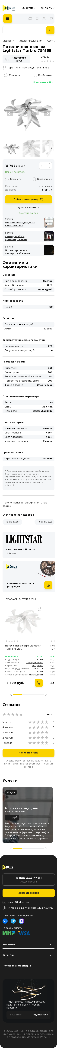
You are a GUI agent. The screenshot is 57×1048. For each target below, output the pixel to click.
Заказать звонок (29, 892)
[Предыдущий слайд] (10, 113)
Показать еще (44, 521)
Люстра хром (12, 521)
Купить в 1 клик (27, 207)
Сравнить (14, 75)
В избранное (45, 75)
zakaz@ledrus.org (18, 902)
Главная (7, 40)
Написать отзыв (28, 752)
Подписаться (40, 1014)
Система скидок (28, 213)
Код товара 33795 (19, 59)
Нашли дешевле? (15, 172)
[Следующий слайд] (47, 113)
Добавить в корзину (25, 199)
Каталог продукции (29, 40)
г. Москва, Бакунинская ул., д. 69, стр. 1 (31, 907)
